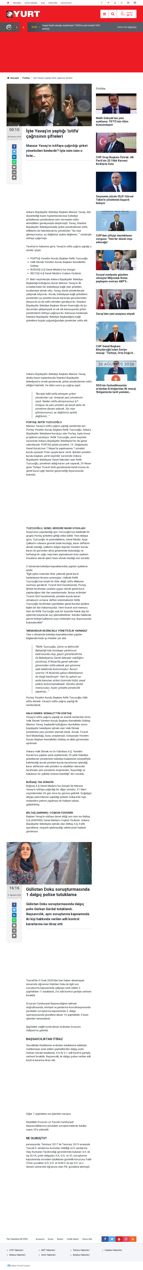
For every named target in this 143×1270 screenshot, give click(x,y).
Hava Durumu (66, 3)
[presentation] (16, 27)
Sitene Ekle (52, 3)
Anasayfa (40, 1239)
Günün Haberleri (31, 3)
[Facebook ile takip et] (105, 1239)
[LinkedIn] (14, 157)
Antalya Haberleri (81, 1255)
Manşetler (17, 3)
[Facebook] (14, 146)
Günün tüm (126, 27)
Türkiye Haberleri (81, 1250)
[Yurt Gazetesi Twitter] (108, 2)
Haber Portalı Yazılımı (20, 1266)
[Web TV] (128, 2)
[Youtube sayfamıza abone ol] (118, 1239)
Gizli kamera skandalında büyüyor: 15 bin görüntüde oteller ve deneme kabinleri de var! (72, 27)
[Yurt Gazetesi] (23, 13)
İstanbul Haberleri (113, 1250)
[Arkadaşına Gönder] (14, 167)
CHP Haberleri (16, 1250)
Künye (50, 1239)
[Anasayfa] (8, 3)
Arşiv (43, 3)
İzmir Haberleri (48, 1255)
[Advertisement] (71, 52)
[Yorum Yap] (14, 177)
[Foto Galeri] (134, 2)
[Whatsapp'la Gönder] (14, 162)
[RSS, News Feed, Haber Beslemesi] (132, 1239)
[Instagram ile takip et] (125, 1239)
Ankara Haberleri (17, 1255)
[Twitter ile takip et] (112, 1239)
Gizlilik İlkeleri (73, 1239)
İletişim (60, 1239)
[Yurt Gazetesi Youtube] (115, 2)
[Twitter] (14, 151)
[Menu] (104, 14)
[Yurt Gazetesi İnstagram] (121, 2)
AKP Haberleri (48, 1250)
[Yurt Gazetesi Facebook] (101, 2)
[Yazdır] (14, 172)
